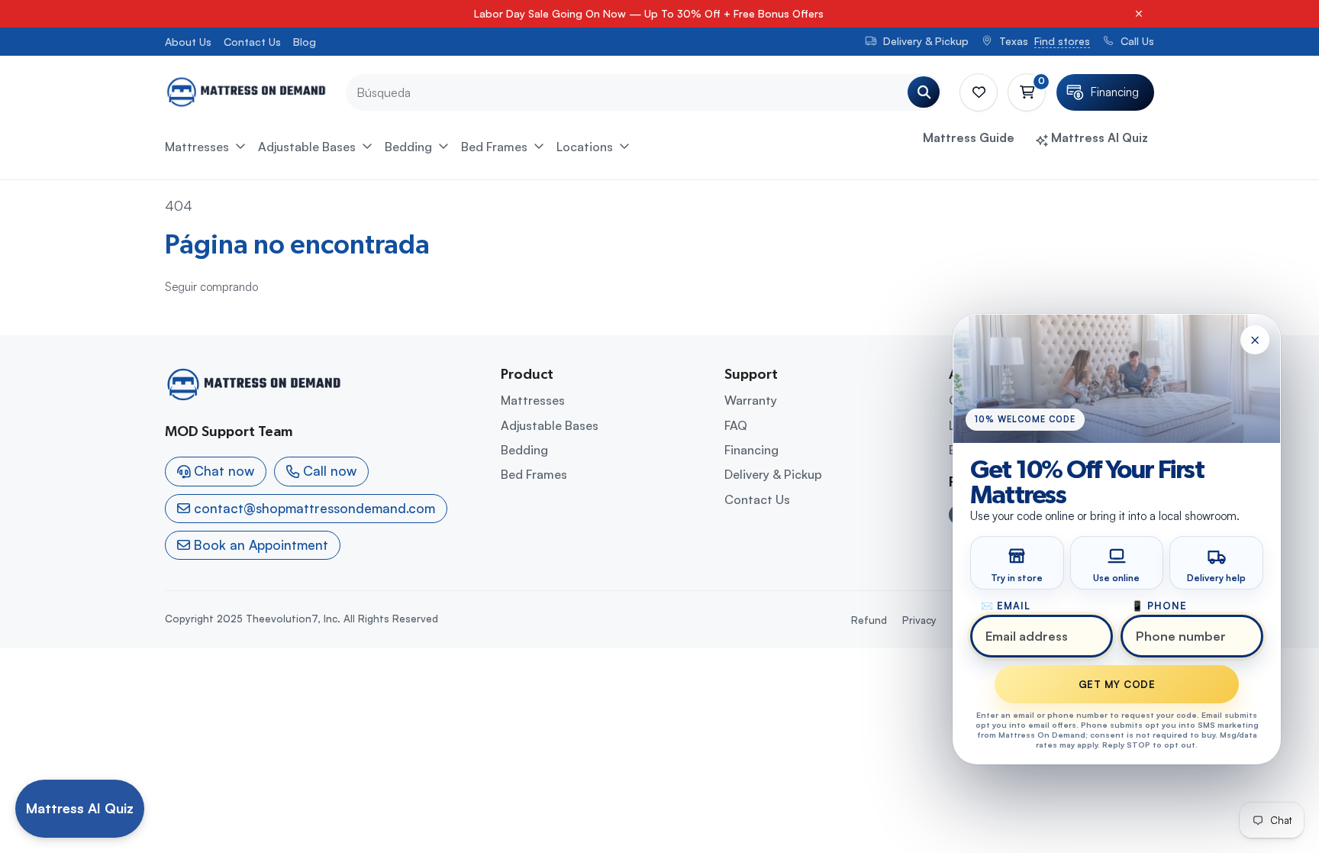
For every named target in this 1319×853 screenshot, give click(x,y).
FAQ (735, 425)
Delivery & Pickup (773, 474)
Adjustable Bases (307, 146)
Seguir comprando (211, 286)
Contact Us (252, 41)
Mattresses (197, 146)
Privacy (919, 620)
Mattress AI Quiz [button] (1098, 137)
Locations (584, 146)
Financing (751, 449)
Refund (869, 620)
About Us (188, 41)
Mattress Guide (968, 137)
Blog (304, 41)
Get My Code (1117, 683)
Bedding (408, 146)
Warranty (750, 400)
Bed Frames (494, 146)
